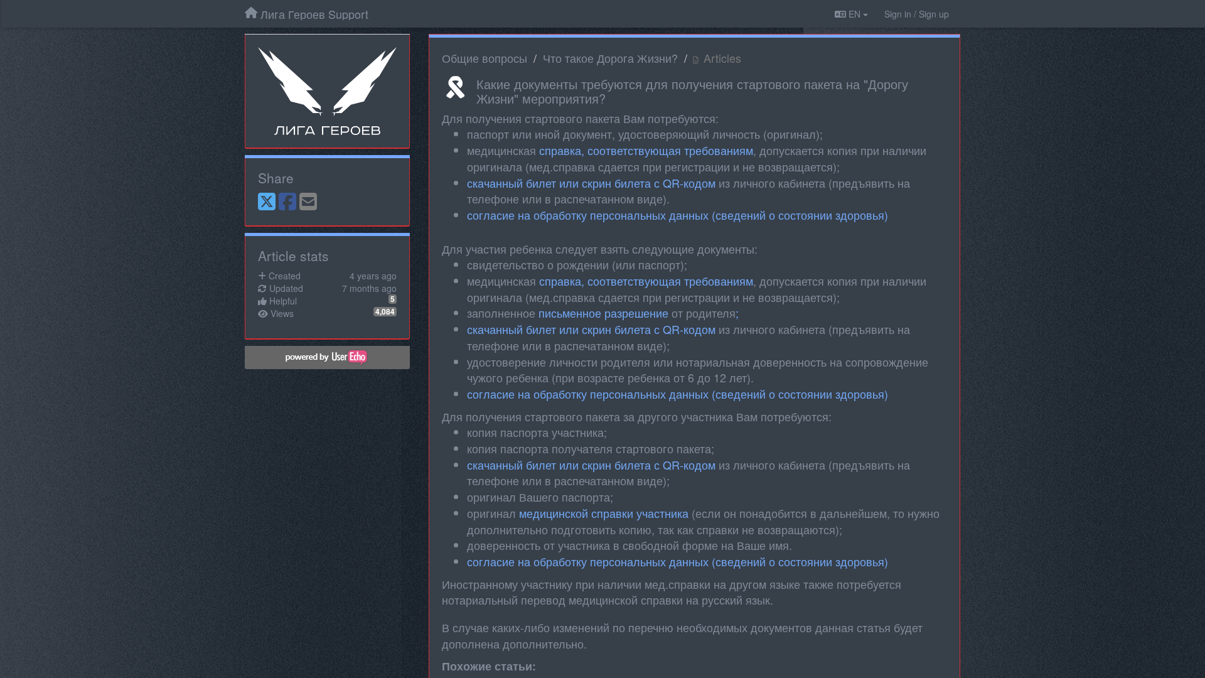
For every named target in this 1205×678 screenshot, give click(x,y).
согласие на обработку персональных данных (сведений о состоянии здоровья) (677, 215)
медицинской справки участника (603, 513)
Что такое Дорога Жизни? (610, 58)
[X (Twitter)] (267, 202)
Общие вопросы (484, 58)
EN (854, 14)
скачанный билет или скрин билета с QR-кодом (591, 183)
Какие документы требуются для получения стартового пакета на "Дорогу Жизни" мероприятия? (692, 91)
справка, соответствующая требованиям (646, 150)
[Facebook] (287, 202)
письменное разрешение (603, 312)
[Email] (308, 202)
